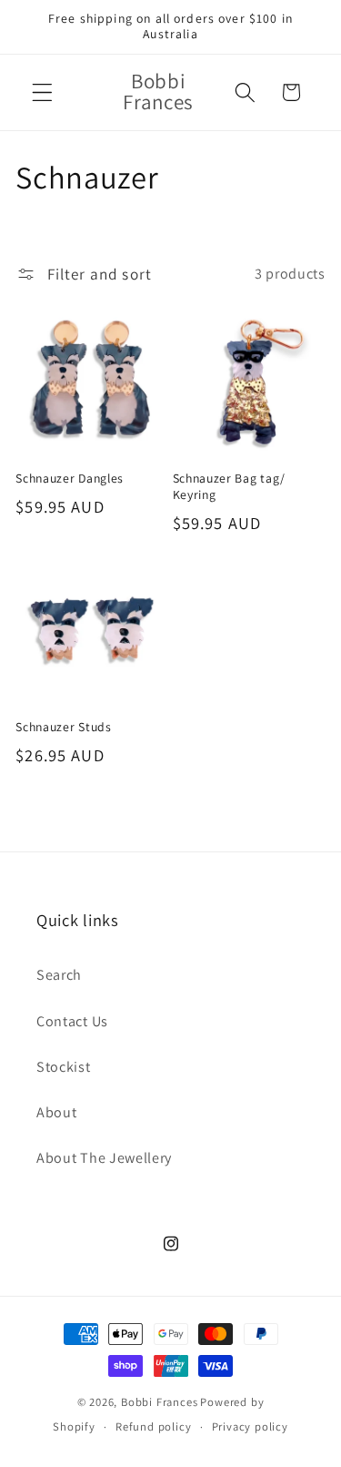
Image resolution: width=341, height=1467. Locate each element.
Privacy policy (250, 1426)
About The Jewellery (104, 1157)
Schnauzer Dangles (69, 478)
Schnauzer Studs (63, 727)
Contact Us (72, 1021)
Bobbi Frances (159, 1402)
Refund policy (153, 1426)
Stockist (63, 1066)
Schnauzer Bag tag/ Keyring (229, 487)
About (56, 1112)
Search (59, 974)
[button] (42, 92)
